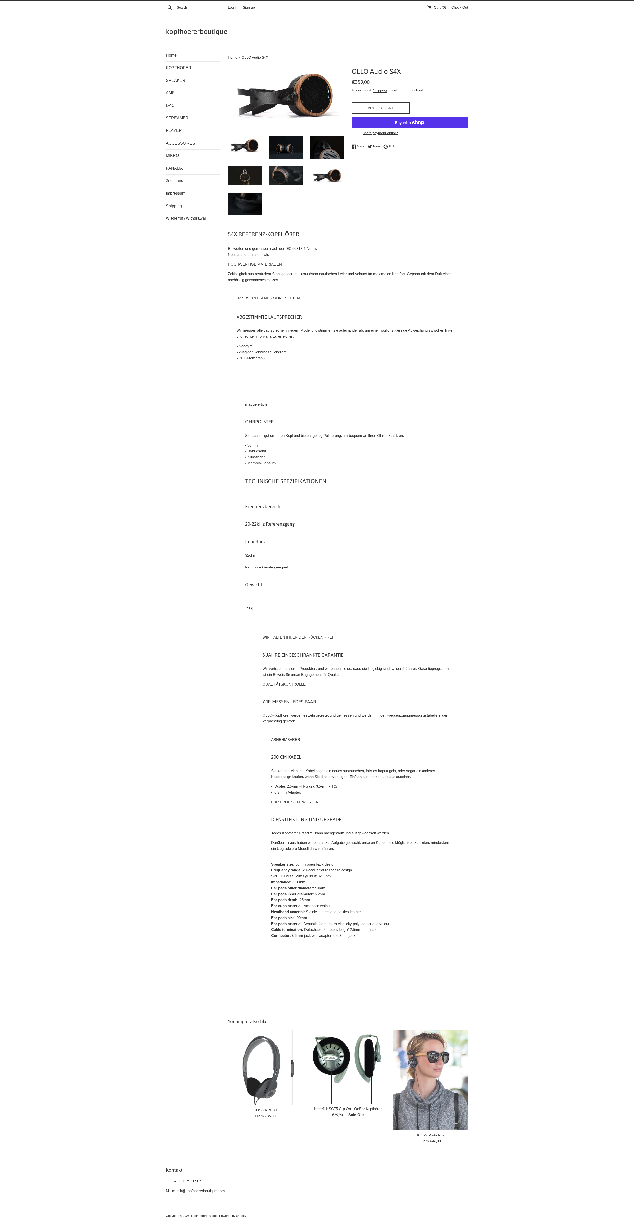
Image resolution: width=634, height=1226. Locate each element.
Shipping (174, 206)
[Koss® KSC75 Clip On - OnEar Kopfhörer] (347, 1067)
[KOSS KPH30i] (265, 1067)
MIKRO (172, 155)
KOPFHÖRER (178, 68)
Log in (233, 7)
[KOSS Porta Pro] (430, 1080)
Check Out (459, 7)
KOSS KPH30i (265, 1110)
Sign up (249, 7)
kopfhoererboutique (196, 31)
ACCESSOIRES (180, 143)
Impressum (175, 193)
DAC (170, 105)
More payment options (380, 133)
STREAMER (177, 118)
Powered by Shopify (232, 1216)
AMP (170, 93)
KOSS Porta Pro (430, 1135)
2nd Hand (174, 181)
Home (171, 55)
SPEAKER (175, 80)
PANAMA (174, 168)
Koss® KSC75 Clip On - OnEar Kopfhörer (348, 1109)
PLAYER (174, 130)
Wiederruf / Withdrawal (186, 218)
